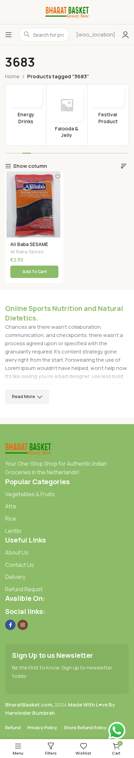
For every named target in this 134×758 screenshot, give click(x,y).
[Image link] (28, 448)
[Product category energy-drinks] (26, 108)
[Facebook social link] (10, 625)
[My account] (125, 35)
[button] (34, 272)
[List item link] (67, 494)
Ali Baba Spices (27, 252)
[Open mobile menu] (8, 35)
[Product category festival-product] (108, 108)
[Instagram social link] (23, 625)
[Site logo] (67, 11)
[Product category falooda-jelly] (66, 115)
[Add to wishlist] (58, 177)
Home (12, 76)
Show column (30, 166)
